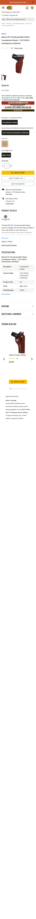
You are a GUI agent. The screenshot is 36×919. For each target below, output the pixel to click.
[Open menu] (3, 7)
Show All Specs (6, 294)
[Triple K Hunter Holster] (18, 341)
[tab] (10, 388)
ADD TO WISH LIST (16, 178)
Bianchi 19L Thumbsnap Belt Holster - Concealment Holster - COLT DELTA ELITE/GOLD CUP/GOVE (16, 40)
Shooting (9, 23)
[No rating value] (6, 48)
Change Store (10, 203)
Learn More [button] (9, 194)
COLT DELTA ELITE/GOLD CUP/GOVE (15, 133)
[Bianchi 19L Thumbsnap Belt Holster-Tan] (5, 77)
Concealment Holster (9, 122)
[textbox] (6, 165)
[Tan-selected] (5, 144)
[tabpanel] (18, 358)
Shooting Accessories (18, 23)
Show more (5, 238)
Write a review (18, 48)
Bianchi (4, 34)
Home (3, 23)
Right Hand (6, 155)
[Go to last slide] (4, 359)
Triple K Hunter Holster (17, 355)
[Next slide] (31, 359)
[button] (33, 2)
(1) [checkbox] (17, 358)
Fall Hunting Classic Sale (18, 2)
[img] (32, 7)
